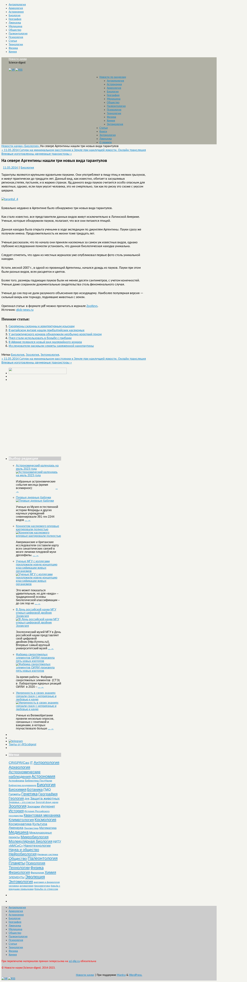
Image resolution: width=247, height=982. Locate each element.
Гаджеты (15, 794)
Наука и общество (24, 850)
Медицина (15, 26)
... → (28, 519)
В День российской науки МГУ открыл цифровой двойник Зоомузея (36, 613)
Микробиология (34, 837)
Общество (15, 30)
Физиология (19, 872)
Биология (14, 15)
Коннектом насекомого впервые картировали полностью (37, 528)
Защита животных (45, 798)
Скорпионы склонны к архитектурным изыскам (41, 326)
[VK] (12, 70)
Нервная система (47, 854)
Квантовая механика (42, 815)
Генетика (29, 794)
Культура (39, 824)
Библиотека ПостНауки (38, 780)
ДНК (27, 798)
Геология (16, 798)
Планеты (17, 863)
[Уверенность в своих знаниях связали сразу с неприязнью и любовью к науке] (38, 709)
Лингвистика (31, 828)
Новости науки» (12, 146)
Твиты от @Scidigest (22, 744)
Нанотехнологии (37, 845)
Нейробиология (23, 854)
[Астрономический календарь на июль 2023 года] (38, 475)
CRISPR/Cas (19, 763)
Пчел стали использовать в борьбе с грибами (40, 338)
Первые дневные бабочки (33, 497)
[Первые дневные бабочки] (35, 500)
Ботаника (35, 789)
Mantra (121, 975)
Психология (16, 37)
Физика (13, 48)
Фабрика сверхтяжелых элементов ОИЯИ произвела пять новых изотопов (35, 658)
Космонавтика (20, 824)
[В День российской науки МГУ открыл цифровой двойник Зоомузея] (38, 625)
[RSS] (18, 70)
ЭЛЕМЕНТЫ (16, 877)
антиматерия (26, 885)
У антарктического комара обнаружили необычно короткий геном (55, 334)
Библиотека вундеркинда (22, 785)
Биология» (32, 146)
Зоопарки (33, 806)
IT (31, 763)
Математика (47, 828)
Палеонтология (18, 33)
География (15, 19)
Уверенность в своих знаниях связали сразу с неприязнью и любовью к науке (36, 696)
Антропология (17, 4)
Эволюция (35, 876)
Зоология (32, 355)
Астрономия (16, 12)
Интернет (48, 806)
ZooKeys (91, 306)
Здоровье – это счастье (22, 802)
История (16, 811)
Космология (45, 819)
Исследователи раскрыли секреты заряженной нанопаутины (51, 346)
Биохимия (17, 789)
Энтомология (115, 124)
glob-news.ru (24, 310)
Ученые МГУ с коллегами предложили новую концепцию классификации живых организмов (36, 566)
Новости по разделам (112, 77)
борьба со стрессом (46, 889)
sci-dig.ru (74, 961)
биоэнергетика (42, 885)
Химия (13, 51)
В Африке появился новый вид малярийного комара (45, 342)
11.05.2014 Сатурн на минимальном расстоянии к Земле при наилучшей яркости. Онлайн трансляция (73, 150)
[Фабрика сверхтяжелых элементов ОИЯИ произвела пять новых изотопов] (38, 670)
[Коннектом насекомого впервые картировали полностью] (38, 535)
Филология (37, 872)
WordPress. (135, 975)
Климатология (21, 820)
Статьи (13, 41)
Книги (103, 131)
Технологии (16, 44)
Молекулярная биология (30, 841)
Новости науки (18, 59)
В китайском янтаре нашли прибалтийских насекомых (46, 330)
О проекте (105, 142)
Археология (16, 8)
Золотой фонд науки (47, 802)
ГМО (47, 789)
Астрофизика (16, 780)
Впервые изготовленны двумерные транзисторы (36, 154)
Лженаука (15, 22)
